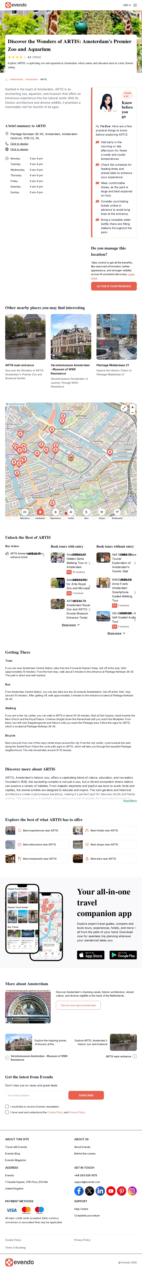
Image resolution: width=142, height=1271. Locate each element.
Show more (69, 624)
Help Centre (81, 1208)
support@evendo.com (87, 1181)
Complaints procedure (87, 1215)
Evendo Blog (12, 1153)
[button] (71, 458)
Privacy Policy (77, 1112)
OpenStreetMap (16, 404)
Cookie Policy (55, 1112)
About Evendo (82, 1146)
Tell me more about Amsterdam (78, 1005)
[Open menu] (135, 5)
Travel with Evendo (16, 1146)
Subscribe (86, 1095)
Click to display (19, 143)
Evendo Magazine (15, 1160)
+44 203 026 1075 (85, 1175)
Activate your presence (114, 286)
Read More (130, 800)
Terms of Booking (15, 1247)
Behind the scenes (85, 1153)
